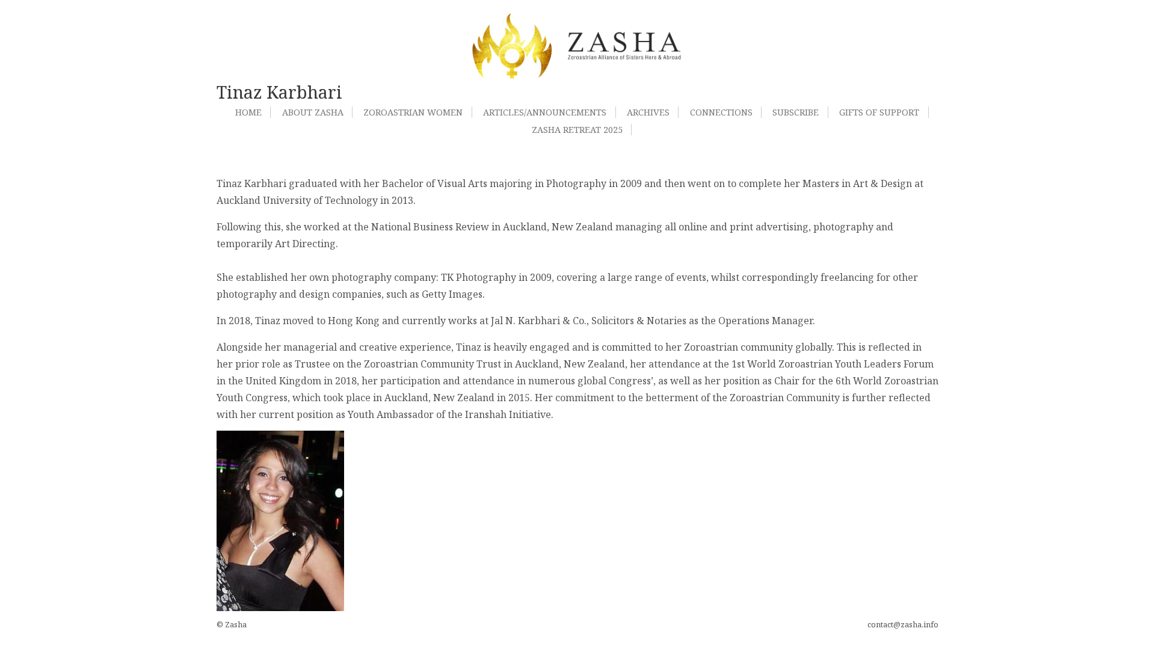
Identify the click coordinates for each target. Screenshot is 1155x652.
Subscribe (795, 112)
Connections (721, 112)
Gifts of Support (879, 112)
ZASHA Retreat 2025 (577, 129)
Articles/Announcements (544, 112)
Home (248, 112)
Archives (648, 112)
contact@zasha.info (902, 624)
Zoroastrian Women (413, 112)
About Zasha (312, 112)
